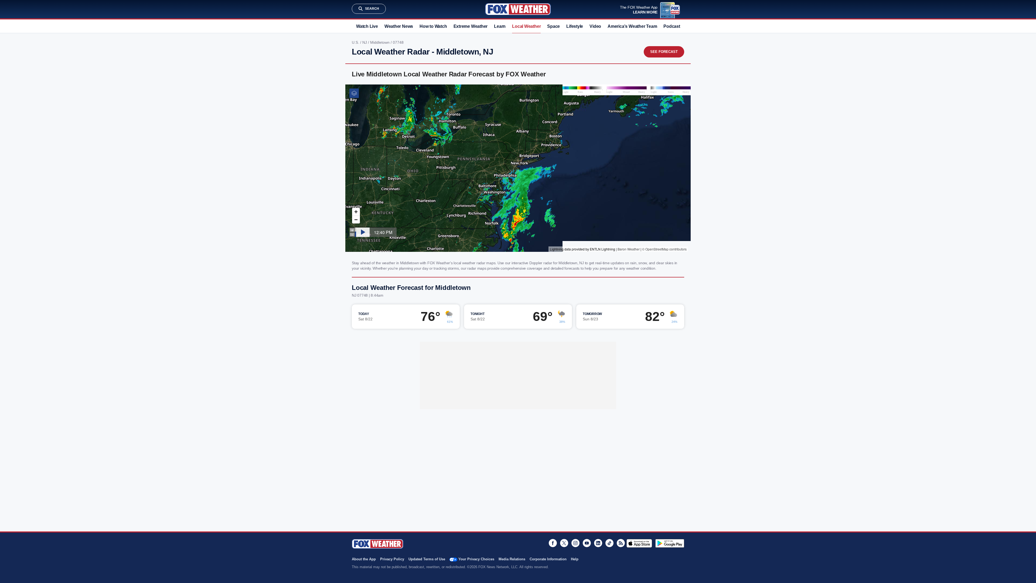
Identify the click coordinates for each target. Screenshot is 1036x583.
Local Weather (526, 26)
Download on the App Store (639, 543)
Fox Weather (518, 9)
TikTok (609, 543)
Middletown (380, 42)
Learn (500, 26)
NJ (365, 42)
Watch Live (367, 26)
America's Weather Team (632, 26)
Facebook (553, 543)
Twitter (564, 543)
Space (553, 26)
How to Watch (433, 26)
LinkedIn (598, 543)
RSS (621, 543)
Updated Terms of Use (426, 559)
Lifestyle (574, 26)
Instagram (575, 543)
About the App (364, 559)
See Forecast (664, 52)
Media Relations (512, 559)
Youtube (587, 543)
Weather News (398, 26)
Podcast (671, 26)
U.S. (356, 42)
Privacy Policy (392, 559)
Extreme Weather (471, 26)
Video (595, 26)
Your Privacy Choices (476, 559)
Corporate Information (548, 559)
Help (574, 559)
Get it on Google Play (669, 543)
